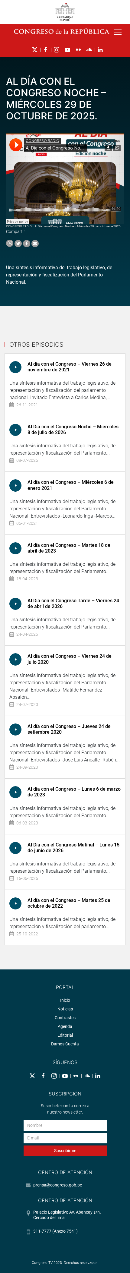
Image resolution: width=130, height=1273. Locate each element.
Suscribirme (65, 1150)
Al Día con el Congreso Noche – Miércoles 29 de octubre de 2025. (78, 226)
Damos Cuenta (65, 1043)
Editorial (65, 1035)
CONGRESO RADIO (19, 226)
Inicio (65, 1000)
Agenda (65, 1026)
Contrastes (65, 1017)
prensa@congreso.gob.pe (57, 1185)
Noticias (65, 1009)
